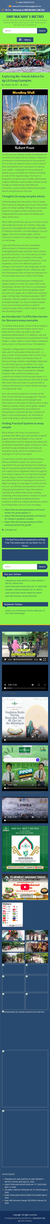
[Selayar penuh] (44, 659)
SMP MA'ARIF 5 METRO (25, 17)
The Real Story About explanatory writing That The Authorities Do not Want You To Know (25, 542)
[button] (25, 647)
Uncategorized (10, 529)
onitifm (8, 610)
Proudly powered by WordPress (18, 1218)
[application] (25, 647)
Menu (27, 39)
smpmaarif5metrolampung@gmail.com (26, 6)
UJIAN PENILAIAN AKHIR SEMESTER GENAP (23, 593)
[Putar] (5, 659)
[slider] (23, 659)
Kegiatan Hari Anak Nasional (21, 53)
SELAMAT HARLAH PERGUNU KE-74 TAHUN (23, 589)
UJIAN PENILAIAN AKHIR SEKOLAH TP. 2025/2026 (26, 586)
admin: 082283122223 (26, 2)
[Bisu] (40, 659)
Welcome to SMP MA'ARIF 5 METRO (29, 10)
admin (25, 85)
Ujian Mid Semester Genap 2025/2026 (21, 596)
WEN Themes (26, 1221)
